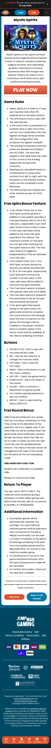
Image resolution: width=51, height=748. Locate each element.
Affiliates (25, 638)
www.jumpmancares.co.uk (25, 701)
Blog (44, 635)
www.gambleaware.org (23, 698)
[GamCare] (14, 667)
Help (37, 631)
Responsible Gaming (22, 631)
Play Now (14, 597)
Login (21, 12)
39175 (13, 716)
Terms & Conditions (14, 635)
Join (33, 12)
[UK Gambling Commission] (18, 676)
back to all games (37, 597)
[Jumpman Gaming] (25, 625)
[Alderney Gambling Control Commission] (25, 683)
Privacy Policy (33, 635)
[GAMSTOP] (37, 668)
